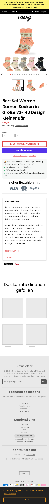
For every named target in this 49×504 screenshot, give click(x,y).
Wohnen (23, 409)
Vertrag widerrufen (24, 435)
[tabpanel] (24, 226)
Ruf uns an (31, 455)
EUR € (13, 12)
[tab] (24, 201)
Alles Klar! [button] (24, 500)
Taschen (23, 411)
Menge (4, 132)
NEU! (24, 401)
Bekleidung (23, 406)
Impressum (24, 427)
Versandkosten (21, 126)
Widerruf (24, 432)
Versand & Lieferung (24, 442)
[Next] (46, 74)
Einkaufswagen (40, 12)
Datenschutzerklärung (24, 439)
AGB (24, 429)
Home (23, 403)
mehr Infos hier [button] (10, 494)
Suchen (24, 424)
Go (43, 381)
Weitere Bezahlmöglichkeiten (24, 156)
